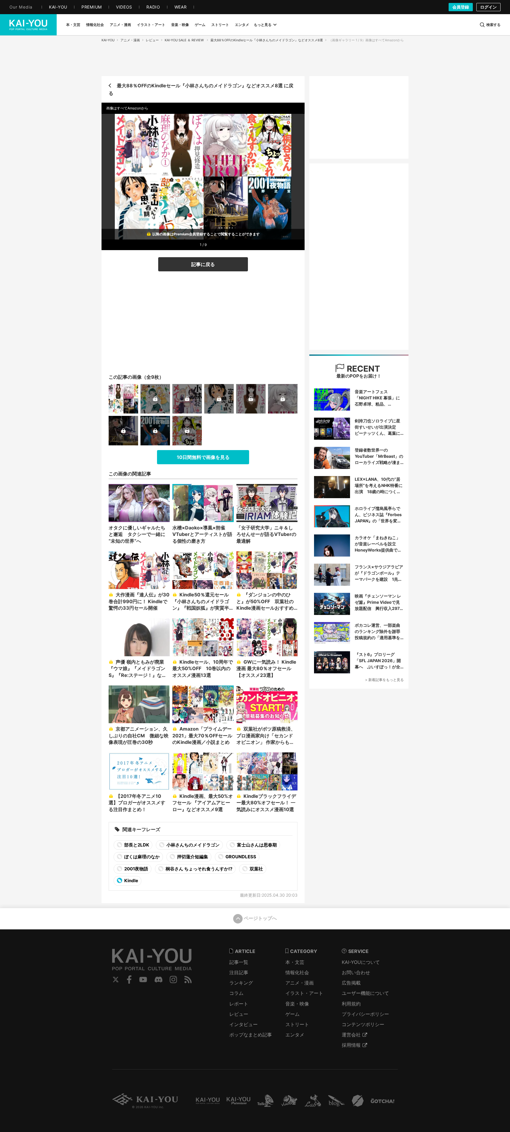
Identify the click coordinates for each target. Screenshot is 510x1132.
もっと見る (263, 24)
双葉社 (256, 869)
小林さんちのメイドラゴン (193, 845)
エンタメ (294, 1035)
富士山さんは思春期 (256, 845)
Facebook (129, 979)
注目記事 (238, 972)
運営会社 (351, 1035)
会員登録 (460, 6)
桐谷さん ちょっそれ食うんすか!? (198, 869)
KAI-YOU (108, 40)
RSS (188, 979)
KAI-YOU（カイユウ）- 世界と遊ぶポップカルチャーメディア (28, 25)
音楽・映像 (297, 1004)
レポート (238, 1004)
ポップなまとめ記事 (250, 1035)
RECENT (362, 369)
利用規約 (351, 1004)
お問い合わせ (356, 972)
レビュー (152, 40)
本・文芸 (294, 962)
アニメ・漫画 (130, 40)
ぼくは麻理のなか (141, 856)
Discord (158, 979)
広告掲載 (351, 983)
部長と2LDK (136, 845)
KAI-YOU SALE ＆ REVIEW (185, 40)
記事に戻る (203, 264)
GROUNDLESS (240, 856)
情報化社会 (297, 972)
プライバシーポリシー (365, 1014)
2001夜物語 (135, 869)
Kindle (130, 880)
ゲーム (292, 1014)
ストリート (297, 1024)
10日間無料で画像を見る (203, 457)
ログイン (488, 6)
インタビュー (243, 1024)
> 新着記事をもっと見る (384, 679)
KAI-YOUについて (361, 962)
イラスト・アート (304, 993)
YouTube (143, 979)
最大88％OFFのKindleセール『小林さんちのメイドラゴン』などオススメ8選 (266, 40)
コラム (236, 993)
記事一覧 (238, 962)
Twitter (115, 979)
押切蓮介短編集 (192, 856)
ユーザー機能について (365, 993)
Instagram (173, 979)
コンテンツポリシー (363, 1024)
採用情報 (351, 1045)
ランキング (241, 983)
